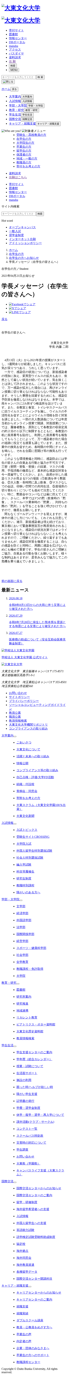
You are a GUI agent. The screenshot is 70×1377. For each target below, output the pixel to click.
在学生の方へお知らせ (24, 257)
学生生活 (15, 114)
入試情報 (15, 101)
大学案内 (15, 96)
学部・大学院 (18, 105)
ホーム (13, 250)
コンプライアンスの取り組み (28, 728)
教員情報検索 (18, 720)
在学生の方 (16, 254)
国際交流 (15, 119)
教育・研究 (16, 110)
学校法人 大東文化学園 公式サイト (24, 657)
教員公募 (15, 712)
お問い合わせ (18, 693)
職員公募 (15, 716)
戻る (14, 89)
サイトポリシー (19, 697)
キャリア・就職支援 (22, 123)
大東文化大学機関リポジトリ (28, 724)
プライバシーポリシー (24, 700)
